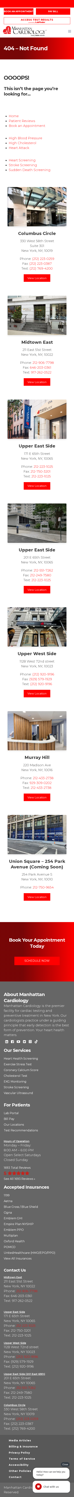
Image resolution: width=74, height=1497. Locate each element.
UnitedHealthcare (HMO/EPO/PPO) (29, 1253)
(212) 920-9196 (43, 674)
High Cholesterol (22, 143)
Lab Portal (11, 1113)
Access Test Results (37, 19)
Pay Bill (53, 11)
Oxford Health (14, 1241)
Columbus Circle (37, 233)
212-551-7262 (43, 570)
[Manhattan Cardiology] (25, 31)
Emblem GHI (13, 1218)
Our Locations (14, 1124)
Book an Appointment (18, 11)
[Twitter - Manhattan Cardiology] (24, 1042)
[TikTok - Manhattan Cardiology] (36, 1042)
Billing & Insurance (23, 1446)
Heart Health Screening (21, 1058)
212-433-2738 (43, 778)
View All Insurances (17, 1258)
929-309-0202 (40, 783)
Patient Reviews (22, 121)
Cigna (8, 1212)
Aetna (8, 1201)
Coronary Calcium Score (21, 1070)
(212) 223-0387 (40, 264)
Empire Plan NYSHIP (19, 1224)
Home (14, 116)
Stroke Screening (23, 165)
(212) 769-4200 (41, 269)
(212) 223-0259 (43, 259)
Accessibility (19, 1464)
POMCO (9, 1247)
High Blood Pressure (25, 138)
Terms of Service (22, 1458)
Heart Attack (19, 148)
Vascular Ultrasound (18, 1093)
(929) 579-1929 (40, 679)
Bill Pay (9, 1119)
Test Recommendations (21, 1130)
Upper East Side (37, 446)
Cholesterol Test (15, 1076)
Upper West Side (37, 653)
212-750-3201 (40, 472)
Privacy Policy (19, 1452)
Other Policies (20, 1471)
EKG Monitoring (15, 1081)
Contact (15, 1477)
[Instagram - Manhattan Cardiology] (30, 1042)
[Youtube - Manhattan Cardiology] (18, 1042)
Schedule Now (37, 960)
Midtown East (37, 342)
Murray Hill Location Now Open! (37, 4)
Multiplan (11, 1235)
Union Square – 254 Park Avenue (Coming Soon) (37, 864)
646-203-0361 (40, 368)
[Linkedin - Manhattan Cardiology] (7, 1042)
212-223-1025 (43, 467)
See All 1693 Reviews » (19, 1179)
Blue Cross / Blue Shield (21, 1207)
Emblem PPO (14, 1230)
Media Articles (20, 1440)
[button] (69, 31)
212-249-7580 (40, 575)
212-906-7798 (43, 363)
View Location (37, 278)
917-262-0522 (41, 372)
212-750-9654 (43, 887)
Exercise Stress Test (18, 1064)
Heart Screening (22, 160)
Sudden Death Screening (29, 170)
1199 (7, 1195)
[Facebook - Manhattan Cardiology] (12, 1042)
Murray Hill (37, 757)
